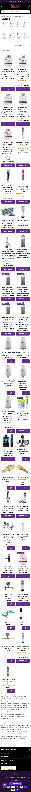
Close (15, 749)
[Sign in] (25, 7)
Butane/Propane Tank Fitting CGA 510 (8, 478)
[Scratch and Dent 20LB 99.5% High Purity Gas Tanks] (23, 558)
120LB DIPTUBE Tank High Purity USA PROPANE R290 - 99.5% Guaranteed (23, 290)
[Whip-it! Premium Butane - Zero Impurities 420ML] (23, 402)
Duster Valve (23, 622)
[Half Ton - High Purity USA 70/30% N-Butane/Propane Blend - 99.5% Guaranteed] (23, 371)
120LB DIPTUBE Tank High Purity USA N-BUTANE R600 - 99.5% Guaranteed (23, 252)
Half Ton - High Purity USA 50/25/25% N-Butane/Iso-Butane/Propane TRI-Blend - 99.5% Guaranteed (8, 416)
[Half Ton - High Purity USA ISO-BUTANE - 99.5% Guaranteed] (23, 343)
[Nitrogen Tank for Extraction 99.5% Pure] (23, 211)
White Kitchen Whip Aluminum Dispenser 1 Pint (23, 536)
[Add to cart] (11, 361)
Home (3, 16)
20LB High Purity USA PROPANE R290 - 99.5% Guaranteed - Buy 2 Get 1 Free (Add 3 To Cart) (8, 111)
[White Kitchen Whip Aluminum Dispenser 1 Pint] (23, 525)
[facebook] (10, 763)
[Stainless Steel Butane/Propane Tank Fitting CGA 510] (8, 497)
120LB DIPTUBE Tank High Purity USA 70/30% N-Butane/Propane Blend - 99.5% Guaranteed (8, 322)
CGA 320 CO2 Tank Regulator (8, 647)
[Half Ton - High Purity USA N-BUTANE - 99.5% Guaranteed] (8, 343)
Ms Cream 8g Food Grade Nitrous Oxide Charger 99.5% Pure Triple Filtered (8, 222)
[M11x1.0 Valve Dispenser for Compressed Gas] (8, 558)
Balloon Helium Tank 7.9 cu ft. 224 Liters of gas (8, 681)
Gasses (20, 16)
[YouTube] (6, 763)
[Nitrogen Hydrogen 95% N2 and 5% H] (23, 497)
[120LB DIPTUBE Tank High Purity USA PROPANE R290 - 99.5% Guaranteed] (23, 279)
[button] (5, 360)
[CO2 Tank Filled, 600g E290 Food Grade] (23, 586)
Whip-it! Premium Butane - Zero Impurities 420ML (23, 415)
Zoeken (28, 11)
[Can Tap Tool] (8, 613)
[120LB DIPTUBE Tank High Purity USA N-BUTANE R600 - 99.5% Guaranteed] (23, 241)
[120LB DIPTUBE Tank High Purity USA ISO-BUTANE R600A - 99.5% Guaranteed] (8, 279)
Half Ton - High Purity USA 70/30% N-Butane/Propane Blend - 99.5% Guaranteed (23, 383)
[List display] (29, 50)
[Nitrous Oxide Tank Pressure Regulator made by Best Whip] (8, 525)
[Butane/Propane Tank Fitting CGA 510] (8, 468)
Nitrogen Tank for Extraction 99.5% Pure (23, 222)
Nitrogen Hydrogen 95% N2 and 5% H (23, 507)
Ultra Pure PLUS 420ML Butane (8, 452)
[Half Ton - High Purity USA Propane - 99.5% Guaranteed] (8, 371)
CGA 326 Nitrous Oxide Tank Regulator (8, 596)
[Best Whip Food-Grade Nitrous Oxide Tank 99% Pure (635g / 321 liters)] (23, 175)
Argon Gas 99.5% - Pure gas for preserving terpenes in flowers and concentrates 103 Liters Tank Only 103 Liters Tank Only (8, 254)
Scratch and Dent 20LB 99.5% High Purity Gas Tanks (23, 568)
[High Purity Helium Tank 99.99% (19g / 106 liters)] (23, 638)
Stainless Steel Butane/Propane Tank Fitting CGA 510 (8, 508)
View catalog (2, 6)
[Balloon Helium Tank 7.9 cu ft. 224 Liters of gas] (8, 670)
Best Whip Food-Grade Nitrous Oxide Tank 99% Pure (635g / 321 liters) (23, 188)
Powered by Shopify (19, 777)
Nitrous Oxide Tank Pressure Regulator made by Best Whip (8, 536)
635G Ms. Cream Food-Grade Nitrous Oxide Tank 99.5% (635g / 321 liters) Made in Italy (8, 187)
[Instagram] (2, 763)
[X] (14, 763)
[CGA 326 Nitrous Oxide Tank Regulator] (8, 586)
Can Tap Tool (8, 622)
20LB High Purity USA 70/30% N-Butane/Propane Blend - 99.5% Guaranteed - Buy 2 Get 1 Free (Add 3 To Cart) (23, 113)
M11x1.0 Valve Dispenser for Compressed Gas (8, 568)
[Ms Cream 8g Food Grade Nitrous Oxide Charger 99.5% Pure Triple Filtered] (8, 211)
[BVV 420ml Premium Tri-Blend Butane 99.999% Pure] (23, 133)
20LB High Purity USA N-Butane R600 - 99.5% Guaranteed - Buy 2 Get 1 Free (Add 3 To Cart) (8, 73)
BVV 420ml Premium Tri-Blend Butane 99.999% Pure (23, 144)
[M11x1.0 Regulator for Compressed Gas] (23, 440)
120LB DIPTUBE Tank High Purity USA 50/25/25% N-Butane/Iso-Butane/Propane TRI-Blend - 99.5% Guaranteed (23, 323)
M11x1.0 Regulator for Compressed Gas (23, 450)
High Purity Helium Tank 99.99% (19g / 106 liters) (23, 648)
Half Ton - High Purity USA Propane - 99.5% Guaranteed (8, 381)
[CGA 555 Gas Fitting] (23, 468)
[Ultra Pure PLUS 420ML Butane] (8, 440)
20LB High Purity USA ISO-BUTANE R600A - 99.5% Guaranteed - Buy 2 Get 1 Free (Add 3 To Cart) (23, 74)
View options (8, 89)
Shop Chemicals (12, 16)
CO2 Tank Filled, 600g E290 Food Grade (23, 596)
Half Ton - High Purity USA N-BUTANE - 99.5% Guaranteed (8, 354)
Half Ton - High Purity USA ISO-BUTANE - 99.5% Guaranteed (23, 354)
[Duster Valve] (23, 613)
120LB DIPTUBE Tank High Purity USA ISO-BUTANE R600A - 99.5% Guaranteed (8, 290)
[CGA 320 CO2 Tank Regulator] (8, 638)
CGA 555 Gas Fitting (23, 477)
